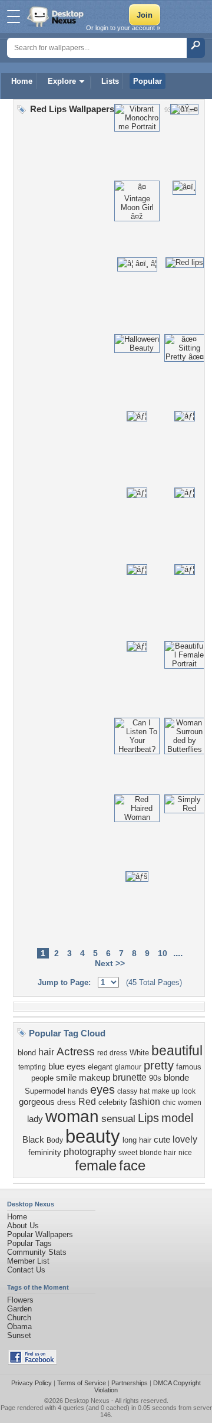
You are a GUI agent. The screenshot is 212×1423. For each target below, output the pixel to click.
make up (166, 1091)
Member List (28, 1261)
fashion (145, 1102)
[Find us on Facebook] (32, 1361)
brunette (129, 1077)
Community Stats (37, 1252)
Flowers (20, 1300)
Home (21, 81)
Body (55, 1140)
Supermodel (45, 1091)
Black (33, 1139)
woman (72, 1116)
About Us (23, 1225)
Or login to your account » (123, 27)
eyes (102, 1089)
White (139, 1052)
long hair (136, 1140)
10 (162, 953)
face (132, 1165)
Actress (76, 1051)
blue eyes (66, 1066)
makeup (94, 1077)
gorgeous (37, 1102)
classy (127, 1091)
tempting (32, 1067)
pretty (159, 1065)
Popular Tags (29, 1243)
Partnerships (129, 1382)
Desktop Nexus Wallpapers (56, 16)
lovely (185, 1139)
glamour (128, 1067)
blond (27, 1052)
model (177, 1117)
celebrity (112, 1102)
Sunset (19, 1335)
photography (90, 1152)
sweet (127, 1153)
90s (155, 1078)
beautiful (177, 1050)
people (42, 1078)
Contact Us (26, 1269)
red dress (112, 1053)
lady (35, 1119)
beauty (92, 1136)
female (96, 1165)
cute (162, 1139)
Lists (110, 81)
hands (78, 1091)
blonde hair (158, 1153)
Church (19, 1317)
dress (66, 1102)
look (189, 1091)
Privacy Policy (31, 1382)
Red (87, 1102)
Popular (147, 81)
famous (188, 1066)
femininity (44, 1152)
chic (169, 1102)
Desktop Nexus (87, 1400)
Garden (19, 1308)
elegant (100, 1066)
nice (185, 1153)
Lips (148, 1117)
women (189, 1102)
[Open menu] (13, 16)
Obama (19, 1326)
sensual (118, 1118)
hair (46, 1052)
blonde (176, 1077)
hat (145, 1091)
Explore (62, 81)
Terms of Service (81, 1382)
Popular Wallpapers (40, 1234)
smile (66, 1077)
